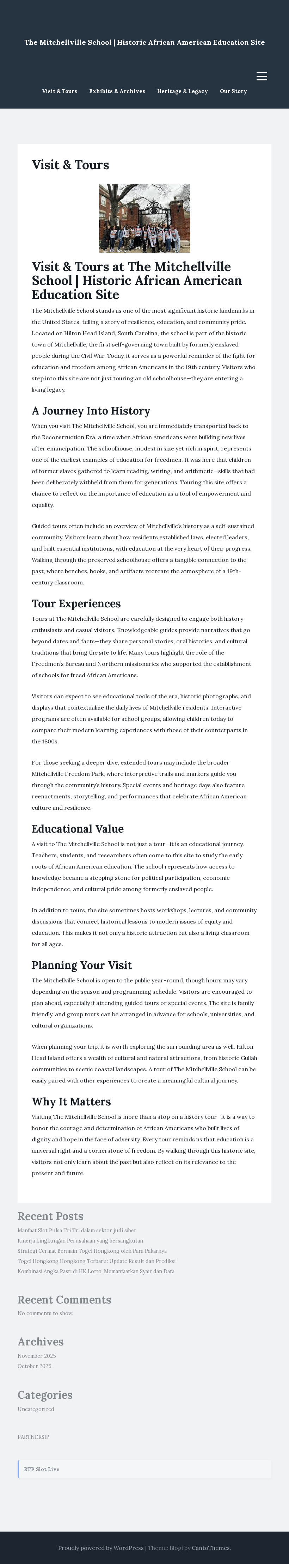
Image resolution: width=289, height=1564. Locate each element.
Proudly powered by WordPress (101, 1547)
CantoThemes (211, 1547)
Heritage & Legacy (182, 91)
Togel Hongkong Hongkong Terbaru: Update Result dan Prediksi (97, 1261)
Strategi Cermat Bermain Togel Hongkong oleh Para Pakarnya (92, 1251)
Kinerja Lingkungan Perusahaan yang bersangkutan (80, 1241)
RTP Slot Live (41, 1469)
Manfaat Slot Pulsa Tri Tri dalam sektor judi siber (77, 1230)
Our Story (233, 91)
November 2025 (37, 1356)
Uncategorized (36, 1409)
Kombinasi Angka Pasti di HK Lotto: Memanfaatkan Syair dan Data (96, 1271)
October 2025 (34, 1366)
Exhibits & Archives (117, 91)
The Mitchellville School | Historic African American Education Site (144, 42)
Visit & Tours (59, 91)
